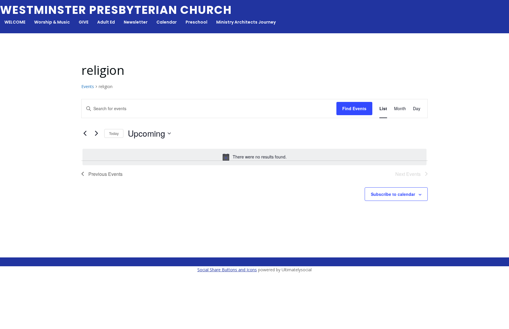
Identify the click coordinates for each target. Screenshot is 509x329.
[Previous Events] (84, 133)
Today (114, 133)
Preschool (196, 22)
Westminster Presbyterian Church (116, 10)
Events (87, 86)
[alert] (254, 157)
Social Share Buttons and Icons (227, 269)
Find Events (354, 108)
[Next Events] (96, 133)
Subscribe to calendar (393, 194)
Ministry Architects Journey (246, 22)
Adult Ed (106, 22)
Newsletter (136, 22)
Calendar (166, 22)
